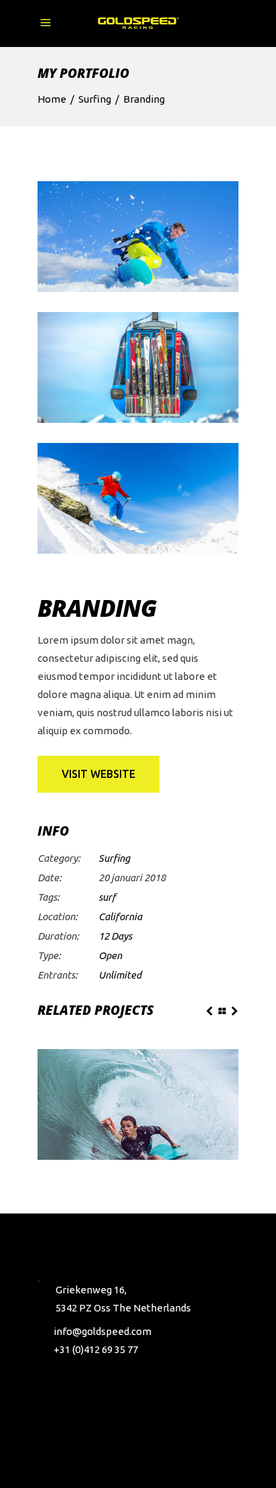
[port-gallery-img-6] (138, 498)
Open (110, 955)
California (120, 916)
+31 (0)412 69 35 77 (96, 1349)
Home (52, 99)
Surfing (94, 99)
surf (107, 897)
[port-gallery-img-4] (138, 236)
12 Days (115, 936)
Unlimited (119, 975)
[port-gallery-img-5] (138, 367)
